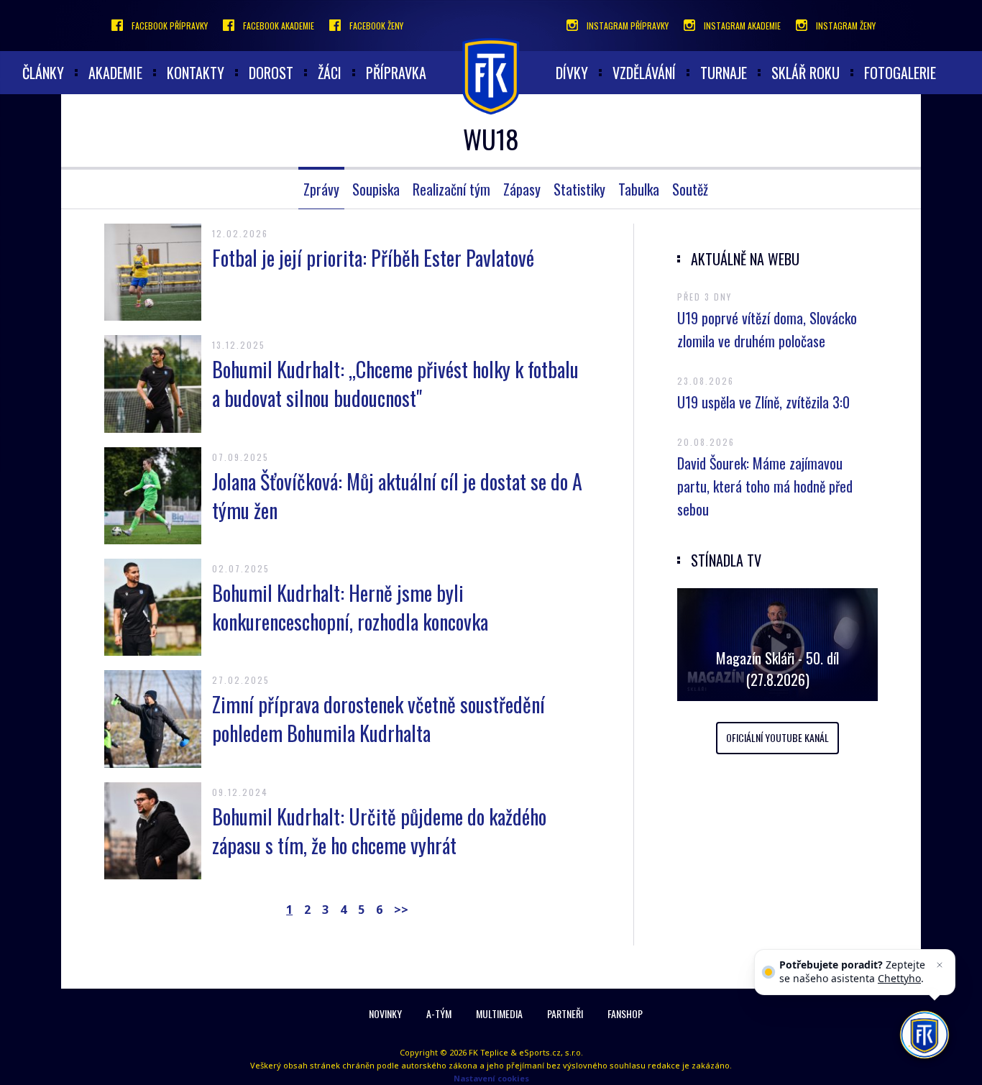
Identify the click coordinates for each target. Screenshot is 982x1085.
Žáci (329, 72)
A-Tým (438, 1013)
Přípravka (396, 72)
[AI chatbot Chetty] (924, 1034)
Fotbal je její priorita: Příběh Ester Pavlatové (373, 258)
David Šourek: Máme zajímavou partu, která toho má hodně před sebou (765, 486)
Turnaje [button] (723, 72)
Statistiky (579, 189)
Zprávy (321, 189)
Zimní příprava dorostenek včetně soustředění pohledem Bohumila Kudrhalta (378, 719)
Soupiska (376, 189)
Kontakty (195, 72)
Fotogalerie (900, 72)
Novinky (385, 1013)
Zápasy (522, 189)
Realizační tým (451, 189)
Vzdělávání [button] (644, 72)
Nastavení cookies (491, 1078)
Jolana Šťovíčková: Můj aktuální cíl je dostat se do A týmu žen (397, 496)
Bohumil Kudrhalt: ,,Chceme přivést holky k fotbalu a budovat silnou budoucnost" (395, 383)
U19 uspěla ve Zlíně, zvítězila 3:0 (763, 402)
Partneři (565, 1013)
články (43, 72)
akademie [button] (115, 72)
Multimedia (499, 1013)
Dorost (271, 72)
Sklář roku (805, 72)
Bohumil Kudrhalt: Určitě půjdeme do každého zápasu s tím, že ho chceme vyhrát (379, 831)
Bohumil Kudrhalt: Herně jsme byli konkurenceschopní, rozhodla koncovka (350, 607)
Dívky (572, 72)
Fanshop (625, 1013)
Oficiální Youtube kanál (777, 737)
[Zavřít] (939, 965)
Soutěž (690, 189)
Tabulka (638, 189)
